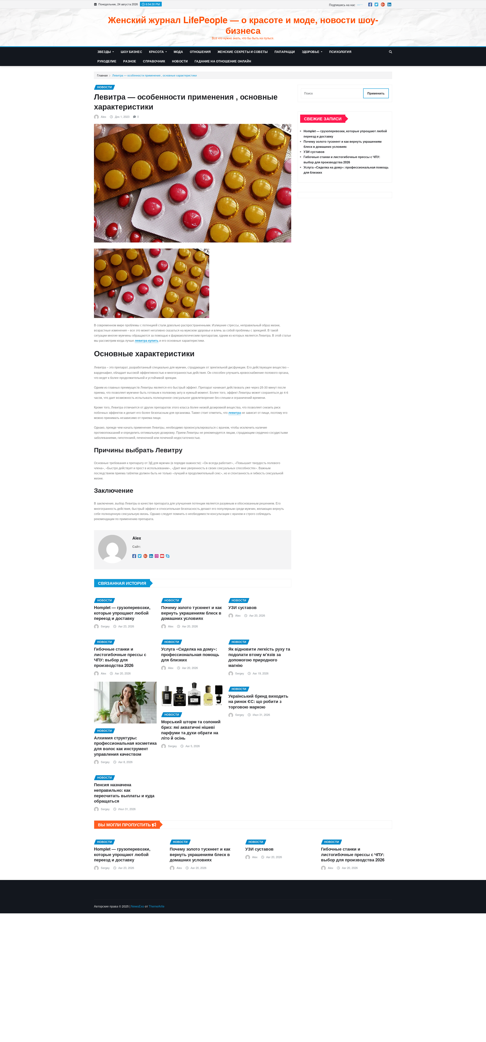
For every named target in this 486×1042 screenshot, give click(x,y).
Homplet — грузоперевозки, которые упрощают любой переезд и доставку (122, 612)
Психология (340, 52)
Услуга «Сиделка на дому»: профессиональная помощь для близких (190, 654)
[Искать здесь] (390, 52)
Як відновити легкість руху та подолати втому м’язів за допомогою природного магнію (259, 657)
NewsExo (137, 906)
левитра (234, 412)
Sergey (105, 626)
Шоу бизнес (131, 52)
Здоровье (311, 52)
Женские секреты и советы (243, 52)
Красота (157, 52)
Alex (103, 117)
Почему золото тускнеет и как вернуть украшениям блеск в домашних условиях (191, 612)
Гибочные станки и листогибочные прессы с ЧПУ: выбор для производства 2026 (120, 657)
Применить (376, 93)
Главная (102, 75)
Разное (129, 61)
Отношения (200, 52)
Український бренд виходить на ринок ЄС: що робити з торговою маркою (258, 701)
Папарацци (285, 52)
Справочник (154, 61)
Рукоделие (106, 61)
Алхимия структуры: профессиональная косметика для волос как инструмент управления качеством (125, 746)
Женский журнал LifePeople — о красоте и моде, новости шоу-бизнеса (243, 24)
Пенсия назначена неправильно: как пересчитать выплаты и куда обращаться (124, 793)
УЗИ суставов (242, 607)
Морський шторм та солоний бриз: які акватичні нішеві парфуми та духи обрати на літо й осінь (191, 730)
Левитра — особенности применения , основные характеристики (154, 75)
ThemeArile (156, 906)
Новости (180, 61)
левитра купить (147, 340)
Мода (178, 52)
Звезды (104, 52)
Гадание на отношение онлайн (223, 61)
